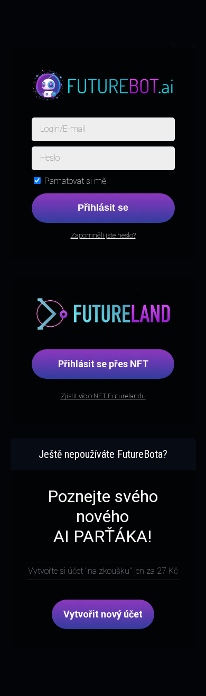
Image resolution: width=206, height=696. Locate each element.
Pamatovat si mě (75, 181)
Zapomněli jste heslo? (103, 235)
